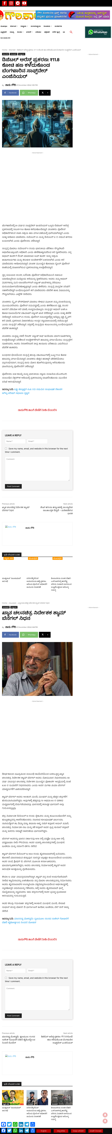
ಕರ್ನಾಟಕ (12, 50)
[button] (71, 32)
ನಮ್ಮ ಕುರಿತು (61, 1131)
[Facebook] (4, 3)
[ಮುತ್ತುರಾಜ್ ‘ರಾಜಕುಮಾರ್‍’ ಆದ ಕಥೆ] (13, 568)
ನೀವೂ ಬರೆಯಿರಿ (78, 1131)
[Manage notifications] (105, 1121)
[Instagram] (11, 3)
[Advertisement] (37, 174)
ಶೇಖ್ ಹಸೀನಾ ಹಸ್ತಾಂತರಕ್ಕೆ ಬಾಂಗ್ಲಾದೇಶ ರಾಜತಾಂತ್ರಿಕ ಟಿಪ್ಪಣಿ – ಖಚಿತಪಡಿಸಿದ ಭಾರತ (56, 510)
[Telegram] (17, 3)
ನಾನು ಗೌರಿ (10, 85)
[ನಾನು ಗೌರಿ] (13, 533)
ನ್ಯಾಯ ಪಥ (8, 558)
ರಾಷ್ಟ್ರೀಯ (21, 54)
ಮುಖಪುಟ (13, 54)
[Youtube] (24, 3)
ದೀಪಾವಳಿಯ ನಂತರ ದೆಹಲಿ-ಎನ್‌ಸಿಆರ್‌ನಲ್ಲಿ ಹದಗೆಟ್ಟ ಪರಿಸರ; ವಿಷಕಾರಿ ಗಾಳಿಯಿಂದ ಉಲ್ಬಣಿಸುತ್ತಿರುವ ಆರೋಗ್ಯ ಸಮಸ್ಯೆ (61, 584)
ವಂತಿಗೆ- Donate (96, 1131)
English (44, 1131)
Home (4, 50)
